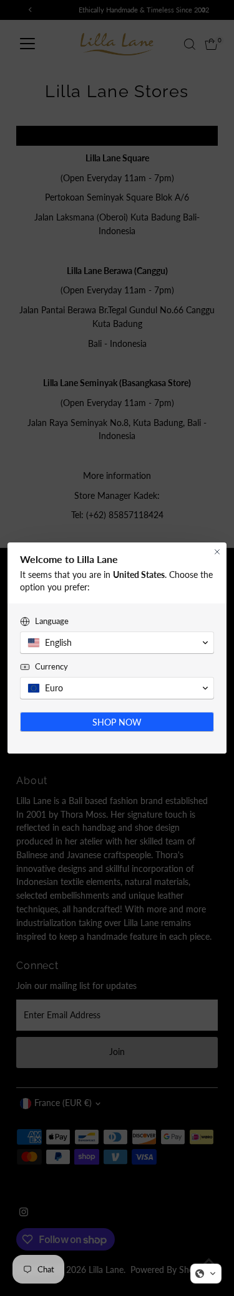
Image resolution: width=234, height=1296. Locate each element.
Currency (51, 666)
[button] (206, 1274)
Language (52, 621)
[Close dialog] (217, 552)
